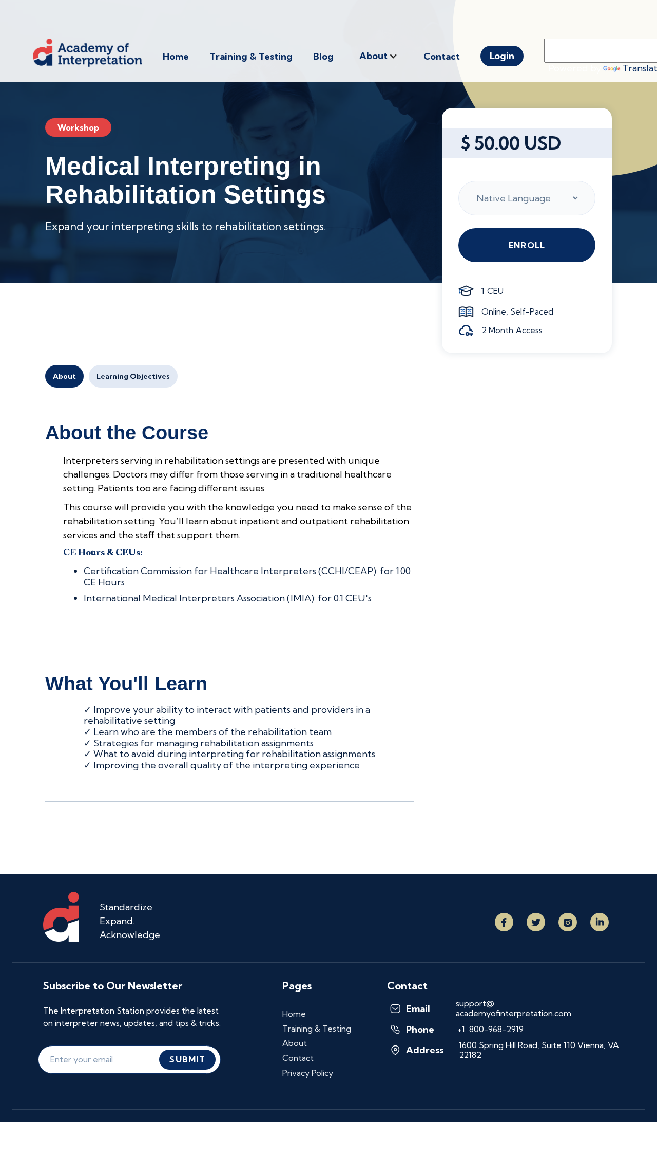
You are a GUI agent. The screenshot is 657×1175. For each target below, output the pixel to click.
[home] (98, 53)
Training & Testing (251, 56)
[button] (378, 56)
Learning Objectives (133, 376)
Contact (441, 56)
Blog (323, 56)
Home (176, 56)
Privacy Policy (307, 1073)
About (64, 376)
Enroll (527, 245)
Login (502, 56)
